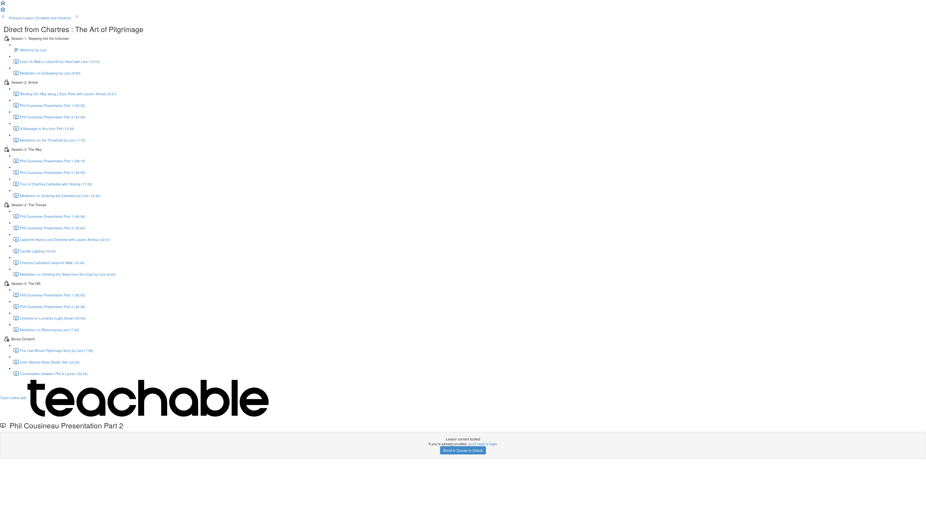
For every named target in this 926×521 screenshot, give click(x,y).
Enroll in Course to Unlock (463, 450)
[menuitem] (3, 11)
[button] (3, 4)
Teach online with (13, 397)
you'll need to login (482, 443)
